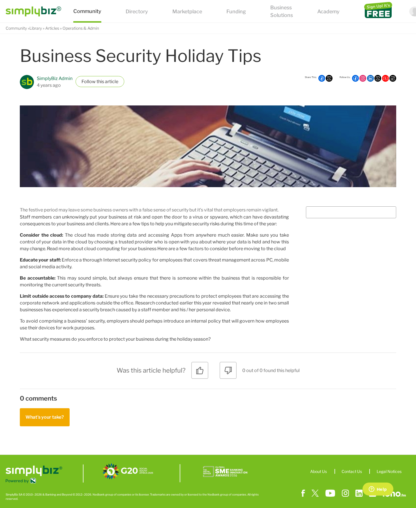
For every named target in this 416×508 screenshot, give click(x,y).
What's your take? (44, 417)
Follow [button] (89, 81)
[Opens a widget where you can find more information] (377, 490)
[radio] (200, 372)
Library (35, 28)
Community (16, 28)
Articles (52, 28)
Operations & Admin (81, 28)
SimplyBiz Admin (54, 78)
